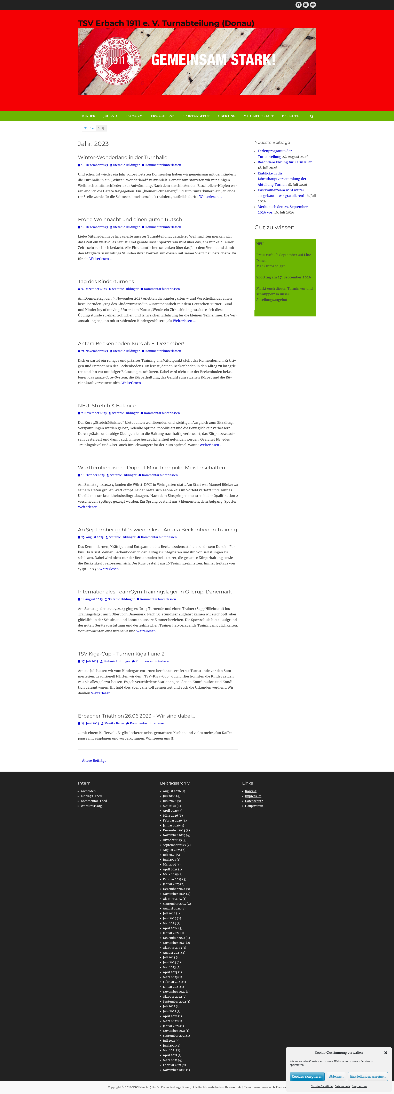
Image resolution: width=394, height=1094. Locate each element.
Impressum (359, 1086)
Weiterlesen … (210, 197)
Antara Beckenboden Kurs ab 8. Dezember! (131, 343)
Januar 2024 (171, 933)
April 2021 (170, 1055)
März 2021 (170, 1060)
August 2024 (172, 908)
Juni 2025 (169, 859)
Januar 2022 (171, 1026)
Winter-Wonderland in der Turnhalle (122, 157)
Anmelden (88, 791)
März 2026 (170, 815)
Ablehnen (336, 1076)
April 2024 (170, 928)
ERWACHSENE (162, 116)
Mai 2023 (169, 967)
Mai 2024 (169, 923)
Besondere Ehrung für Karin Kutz (285, 162)
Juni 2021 (169, 1045)
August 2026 (172, 791)
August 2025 (172, 850)
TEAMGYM (134, 116)
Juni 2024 (169, 918)
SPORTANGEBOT (196, 116)
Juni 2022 (169, 1011)
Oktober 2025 (172, 840)
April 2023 (170, 972)
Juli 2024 (169, 913)
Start (89, 128)
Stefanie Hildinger (126, 165)
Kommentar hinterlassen (163, 165)
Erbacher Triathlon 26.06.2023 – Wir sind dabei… (136, 716)
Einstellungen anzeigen (368, 1076)
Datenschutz (342, 1086)
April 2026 (170, 810)
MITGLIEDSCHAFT (258, 116)
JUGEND (110, 116)
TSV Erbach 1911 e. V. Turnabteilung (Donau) (166, 23)
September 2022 (174, 1001)
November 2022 (174, 992)
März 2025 (170, 874)
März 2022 (170, 1021)
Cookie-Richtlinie (322, 1086)
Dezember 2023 (174, 938)
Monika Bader (114, 723)
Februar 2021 (172, 1065)
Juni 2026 (169, 801)
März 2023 (170, 977)
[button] (386, 1053)
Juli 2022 (169, 1006)
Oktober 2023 (172, 948)
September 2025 (174, 845)
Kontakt (251, 791)
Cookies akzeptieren (307, 1076)
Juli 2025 (169, 855)
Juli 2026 (169, 796)
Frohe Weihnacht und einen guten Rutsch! (130, 219)
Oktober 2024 (172, 899)
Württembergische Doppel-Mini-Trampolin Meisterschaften (151, 468)
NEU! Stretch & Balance (107, 406)
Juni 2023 (169, 962)
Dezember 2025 (174, 830)
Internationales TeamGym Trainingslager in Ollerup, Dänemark (155, 592)
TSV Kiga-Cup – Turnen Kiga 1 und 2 (121, 654)
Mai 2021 (169, 1050)
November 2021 (174, 1031)
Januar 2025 (171, 884)
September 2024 (174, 904)
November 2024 (174, 894)
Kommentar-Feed (94, 801)
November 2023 (174, 943)
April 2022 (170, 1016)
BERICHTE (290, 116)
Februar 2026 (172, 820)
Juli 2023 (169, 957)
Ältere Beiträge (92, 760)
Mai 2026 (169, 806)
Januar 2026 (171, 825)
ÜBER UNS (226, 116)
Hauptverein (254, 806)
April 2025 (170, 869)
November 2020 (174, 1070)
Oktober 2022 (172, 996)
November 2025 (174, 835)
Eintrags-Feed (91, 796)
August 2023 (172, 952)
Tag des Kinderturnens (106, 281)
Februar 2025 (172, 879)
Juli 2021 (169, 1040)
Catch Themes (276, 1087)
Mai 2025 (169, 864)
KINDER (88, 116)
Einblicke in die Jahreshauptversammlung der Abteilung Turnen (282, 178)
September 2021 (174, 1035)
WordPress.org (91, 806)
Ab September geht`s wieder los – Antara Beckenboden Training (157, 530)
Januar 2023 (171, 987)
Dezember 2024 (174, 889)
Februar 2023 (172, 982)
